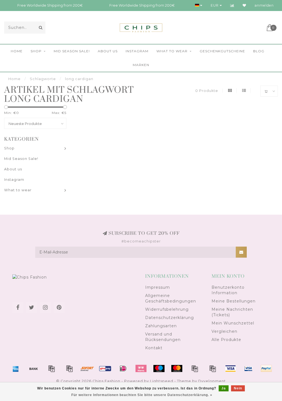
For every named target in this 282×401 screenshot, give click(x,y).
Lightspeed (161, 381)
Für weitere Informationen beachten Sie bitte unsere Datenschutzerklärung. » (141, 395)
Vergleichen (224, 331)
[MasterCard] (177, 368)
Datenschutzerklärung (169, 317)
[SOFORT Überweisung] (87, 368)
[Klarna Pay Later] (141, 368)
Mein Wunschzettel (233, 323)
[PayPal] (195, 368)
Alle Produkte (226, 339)
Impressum (157, 287)
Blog (258, 51)
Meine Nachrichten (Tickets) (232, 312)
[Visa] (230, 368)
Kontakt (153, 347)
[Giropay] (105, 368)
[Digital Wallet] (69, 368)
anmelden (264, 5)
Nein (238, 388)
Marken (141, 65)
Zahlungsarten (161, 325)
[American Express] (16, 368)
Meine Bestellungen (234, 301)
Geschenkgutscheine (222, 51)
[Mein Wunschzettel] (244, 5)
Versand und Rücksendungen (163, 337)
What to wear (172, 51)
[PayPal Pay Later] (212, 368)
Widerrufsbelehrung (167, 309)
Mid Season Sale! (72, 51)
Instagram (137, 51)
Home (17, 51)
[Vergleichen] (232, 5)
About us (108, 51)
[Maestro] (159, 368)
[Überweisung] (33, 368)
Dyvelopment (212, 381)
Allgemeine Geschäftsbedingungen (170, 298)
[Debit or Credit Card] (51, 368)
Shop (36, 51)
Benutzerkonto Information (228, 290)
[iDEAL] (123, 368)
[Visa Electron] (248, 368)
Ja (223, 388)
